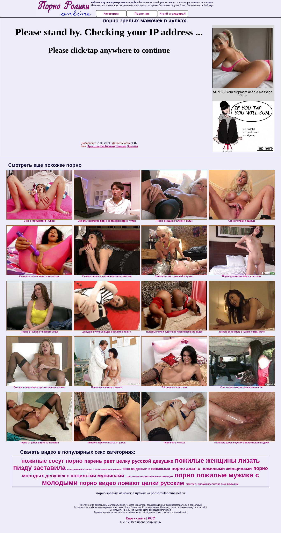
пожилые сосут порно (52, 461)
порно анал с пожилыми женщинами (212, 468)
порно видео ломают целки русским (131, 483)
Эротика (132, 146)
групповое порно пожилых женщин (149, 476)
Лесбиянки (107, 146)
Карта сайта (135, 518)
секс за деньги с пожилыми (146, 469)
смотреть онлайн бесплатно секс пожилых (212, 484)
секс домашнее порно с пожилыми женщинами (94, 469)
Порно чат (142, 13)
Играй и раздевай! (172, 13)
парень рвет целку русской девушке (128, 461)
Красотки (93, 146)
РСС (151, 518)
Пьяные (121, 146)
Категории (111, 13)
